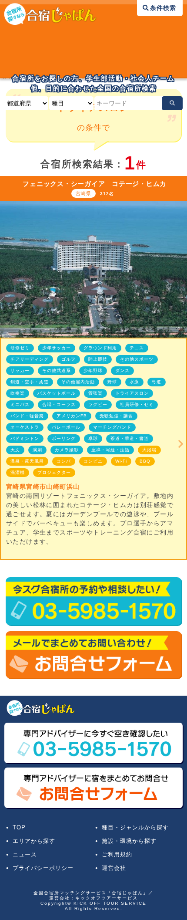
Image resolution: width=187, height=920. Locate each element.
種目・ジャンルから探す (135, 828)
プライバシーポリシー (43, 868)
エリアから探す (34, 841)
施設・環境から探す (129, 841)
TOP (19, 828)
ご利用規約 (117, 855)
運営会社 (114, 868)
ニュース (25, 855)
